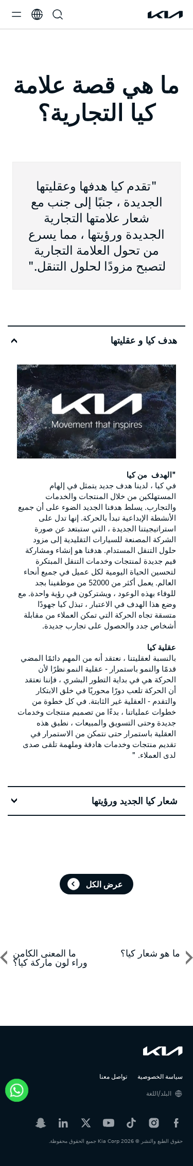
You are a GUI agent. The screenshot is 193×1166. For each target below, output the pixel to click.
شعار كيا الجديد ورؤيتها (135, 801)
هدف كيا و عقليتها (144, 340)
